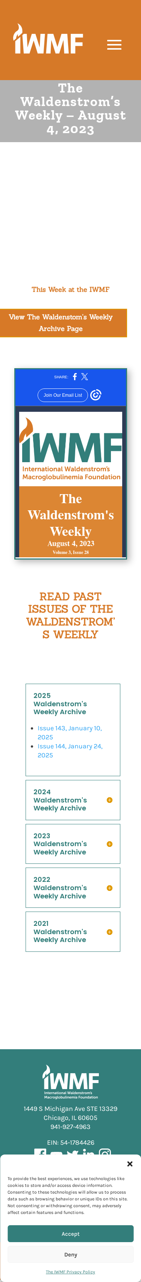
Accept (71, 1233)
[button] (129, 1164)
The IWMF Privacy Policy (70, 1271)
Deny (70, 1254)
